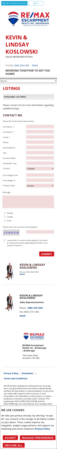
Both (9, 220)
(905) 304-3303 (21, 65)
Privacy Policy (42, 428)
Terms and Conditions (15, 378)
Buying (10, 213)
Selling (10, 217)
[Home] (28, 29)
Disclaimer (27, 373)
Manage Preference (38, 437)
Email (35, 65)
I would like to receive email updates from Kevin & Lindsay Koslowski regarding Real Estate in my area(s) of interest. (27, 243)
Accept (10, 437)
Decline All (14, 445)
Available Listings (15, 96)
